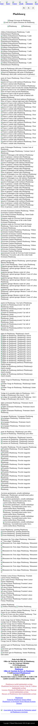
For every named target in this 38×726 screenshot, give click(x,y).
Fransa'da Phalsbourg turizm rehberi (19, 699)
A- (29, 8)
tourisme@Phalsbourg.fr (22, 673)
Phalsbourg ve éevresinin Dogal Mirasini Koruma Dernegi (19, 702)
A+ (24, 8)
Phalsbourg (19, 669)
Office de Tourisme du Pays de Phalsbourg (19, 671)
